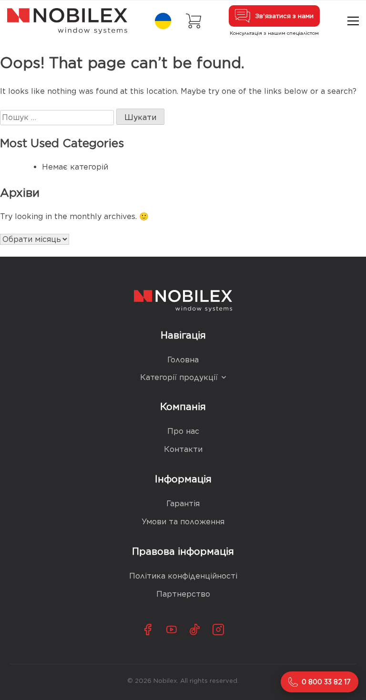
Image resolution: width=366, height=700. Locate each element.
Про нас (183, 431)
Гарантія (183, 503)
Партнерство (183, 594)
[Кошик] (193, 21)
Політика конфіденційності (183, 575)
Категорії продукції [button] (179, 377)
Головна (183, 359)
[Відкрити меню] (353, 21)
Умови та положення (183, 521)
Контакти (183, 449)
